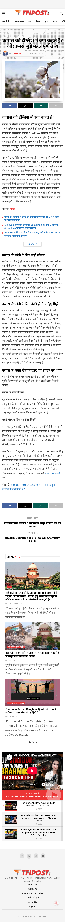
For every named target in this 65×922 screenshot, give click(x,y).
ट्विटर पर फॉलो (52, 473)
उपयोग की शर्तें (32, 897)
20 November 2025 (14, 604)
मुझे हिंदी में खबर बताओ (16, 647)
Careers (32, 888)
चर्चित (9, 587)
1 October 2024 (13, 660)
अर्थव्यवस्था (19, 21)
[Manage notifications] (56, 903)
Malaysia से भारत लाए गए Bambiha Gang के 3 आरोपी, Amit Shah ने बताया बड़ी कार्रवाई (31, 226)
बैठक (55, 21)
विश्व (38, 21)
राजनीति (6, 21)
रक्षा (30, 21)
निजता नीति (32, 902)
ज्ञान (47, 21)
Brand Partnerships (32, 893)
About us (32, 884)
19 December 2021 (34, 53)
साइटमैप (32, 906)
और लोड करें (32, 244)
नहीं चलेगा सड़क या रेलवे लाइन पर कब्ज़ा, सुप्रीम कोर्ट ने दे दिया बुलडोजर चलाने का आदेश (32, 654)
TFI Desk (17, 53)
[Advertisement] (32, 4)
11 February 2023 (14, 717)
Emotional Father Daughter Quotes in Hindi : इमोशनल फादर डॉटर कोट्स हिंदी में (31, 711)
